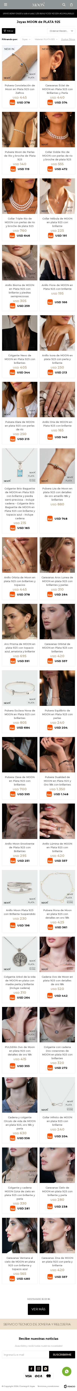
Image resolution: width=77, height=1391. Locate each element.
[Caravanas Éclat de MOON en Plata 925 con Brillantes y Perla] (57, 63)
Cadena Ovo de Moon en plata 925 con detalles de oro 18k (57, 980)
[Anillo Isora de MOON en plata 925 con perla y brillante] (57, 333)
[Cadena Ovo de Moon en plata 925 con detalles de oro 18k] (57, 954)
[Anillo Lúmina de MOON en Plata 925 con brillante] (57, 821)
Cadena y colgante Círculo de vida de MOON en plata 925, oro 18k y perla (20, 1123)
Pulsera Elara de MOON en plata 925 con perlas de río (20, 425)
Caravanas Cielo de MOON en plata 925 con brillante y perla (57, 1191)
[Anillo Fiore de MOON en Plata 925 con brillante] (57, 262)
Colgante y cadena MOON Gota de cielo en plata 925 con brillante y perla (20, 1193)
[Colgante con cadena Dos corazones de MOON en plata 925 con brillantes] (57, 1024)
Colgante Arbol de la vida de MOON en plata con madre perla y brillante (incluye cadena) (20, 982)
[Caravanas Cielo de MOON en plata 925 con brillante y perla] (57, 1165)
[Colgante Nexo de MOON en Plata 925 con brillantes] (20, 333)
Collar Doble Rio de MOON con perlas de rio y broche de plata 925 (57, 155)
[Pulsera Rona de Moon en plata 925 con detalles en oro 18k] (57, 888)
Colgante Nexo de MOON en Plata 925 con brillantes (19, 359)
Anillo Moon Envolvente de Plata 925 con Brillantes (19, 847)
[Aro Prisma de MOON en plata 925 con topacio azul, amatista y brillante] (20, 621)
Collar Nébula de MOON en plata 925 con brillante (57, 222)
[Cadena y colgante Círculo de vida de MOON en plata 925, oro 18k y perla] (20, 1095)
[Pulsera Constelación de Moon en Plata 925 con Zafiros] (20, 63)
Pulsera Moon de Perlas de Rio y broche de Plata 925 (20, 155)
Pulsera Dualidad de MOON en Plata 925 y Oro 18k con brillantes (57, 781)
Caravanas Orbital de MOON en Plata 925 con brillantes (57, 647)
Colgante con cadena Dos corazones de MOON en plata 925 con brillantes (57, 1053)
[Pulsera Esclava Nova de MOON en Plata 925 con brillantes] (20, 688)
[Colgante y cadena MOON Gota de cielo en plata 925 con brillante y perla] (20, 1165)
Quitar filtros (68, 39)
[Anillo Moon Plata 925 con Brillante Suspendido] (20, 888)
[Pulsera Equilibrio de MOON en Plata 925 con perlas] (57, 688)
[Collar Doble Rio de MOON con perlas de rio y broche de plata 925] (57, 129)
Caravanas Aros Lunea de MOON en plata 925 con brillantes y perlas (57, 581)
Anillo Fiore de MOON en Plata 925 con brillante (57, 287)
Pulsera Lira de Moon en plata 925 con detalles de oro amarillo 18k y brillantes (57, 494)
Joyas (24, 39)
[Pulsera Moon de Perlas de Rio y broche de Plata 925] (20, 129)
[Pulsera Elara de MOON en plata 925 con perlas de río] (20, 399)
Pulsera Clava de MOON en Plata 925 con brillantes (20, 781)
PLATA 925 (45, 39)
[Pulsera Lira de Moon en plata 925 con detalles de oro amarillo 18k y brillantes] (57, 466)
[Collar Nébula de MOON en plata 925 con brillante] (57, 196)
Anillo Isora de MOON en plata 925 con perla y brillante (57, 359)
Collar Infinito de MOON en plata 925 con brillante (57, 1121)
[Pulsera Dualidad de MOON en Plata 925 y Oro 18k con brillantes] (57, 754)
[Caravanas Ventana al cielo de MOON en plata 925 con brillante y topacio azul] (20, 1235)
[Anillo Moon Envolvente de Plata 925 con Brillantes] (20, 821)
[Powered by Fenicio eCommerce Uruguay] (69, 1386)
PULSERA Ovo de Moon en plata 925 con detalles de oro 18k (20, 1051)
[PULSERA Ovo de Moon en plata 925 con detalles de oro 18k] (20, 1024)
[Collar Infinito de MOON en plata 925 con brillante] (57, 1095)
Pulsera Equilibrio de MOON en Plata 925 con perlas (57, 714)
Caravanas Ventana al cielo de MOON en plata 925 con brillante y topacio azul (20, 1263)
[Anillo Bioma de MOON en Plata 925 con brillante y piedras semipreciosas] (20, 262)
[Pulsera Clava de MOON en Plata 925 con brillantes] (20, 754)
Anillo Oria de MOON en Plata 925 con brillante (57, 423)
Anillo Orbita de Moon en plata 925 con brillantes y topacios (20, 581)
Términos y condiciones (48, 1386)
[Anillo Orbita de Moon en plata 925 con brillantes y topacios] (20, 555)
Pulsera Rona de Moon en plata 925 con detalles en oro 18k (57, 914)
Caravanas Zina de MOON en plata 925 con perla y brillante (57, 1261)
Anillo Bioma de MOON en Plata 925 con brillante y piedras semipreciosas (19, 291)
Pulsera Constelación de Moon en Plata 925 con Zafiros (20, 89)
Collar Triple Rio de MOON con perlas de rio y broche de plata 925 (20, 222)
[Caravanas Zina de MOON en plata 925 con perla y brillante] (57, 1235)
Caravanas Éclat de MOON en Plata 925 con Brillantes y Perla (57, 89)
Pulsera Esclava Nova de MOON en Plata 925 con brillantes (19, 714)
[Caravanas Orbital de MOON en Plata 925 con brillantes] (57, 621)
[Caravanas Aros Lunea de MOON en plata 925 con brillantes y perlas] (57, 555)
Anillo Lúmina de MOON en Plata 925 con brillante (57, 847)
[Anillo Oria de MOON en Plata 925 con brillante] (57, 399)
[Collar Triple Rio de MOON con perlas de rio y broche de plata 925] (20, 196)
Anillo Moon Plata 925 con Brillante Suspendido (20, 912)
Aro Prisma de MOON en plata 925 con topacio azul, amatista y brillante (19, 647)
